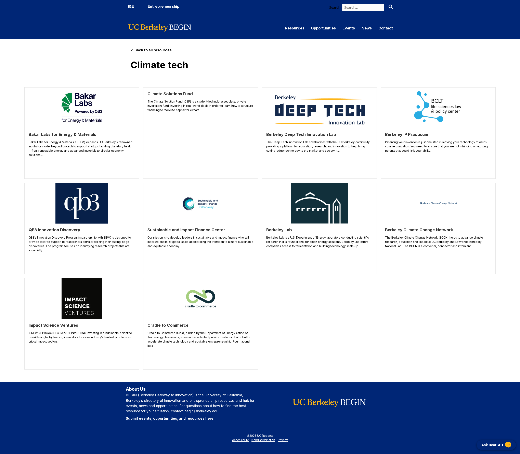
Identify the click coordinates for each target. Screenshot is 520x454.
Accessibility (240, 440)
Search (334, 7)
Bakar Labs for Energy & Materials (62, 134)
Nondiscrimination (263, 440)
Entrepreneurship (163, 6)
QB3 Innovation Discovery (54, 229)
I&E (131, 6)
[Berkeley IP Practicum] (438, 108)
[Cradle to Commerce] (201, 298)
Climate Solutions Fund (170, 93)
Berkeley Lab (279, 229)
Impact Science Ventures (53, 325)
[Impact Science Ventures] (82, 298)
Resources (294, 28)
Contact (385, 28)
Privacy (283, 440)
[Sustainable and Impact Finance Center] (200, 203)
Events (348, 28)
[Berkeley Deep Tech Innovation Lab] (319, 108)
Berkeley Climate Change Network (419, 229)
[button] (390, 7)
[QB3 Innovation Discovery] (81, 203)
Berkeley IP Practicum (406, 134)
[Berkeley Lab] (319, 203)
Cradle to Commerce (167, 325)
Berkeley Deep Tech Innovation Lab (301, 134)
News (367, 28)
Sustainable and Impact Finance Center (186, 229)
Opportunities (323, 28)
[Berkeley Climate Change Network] (438, 203)
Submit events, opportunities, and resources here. (170, 418)
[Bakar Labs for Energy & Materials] (82, 108)
